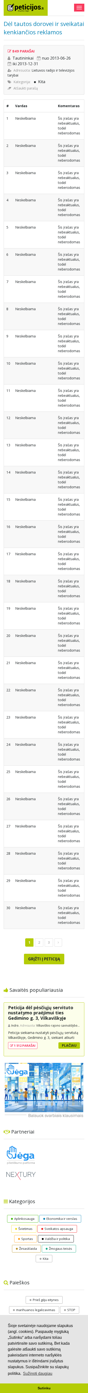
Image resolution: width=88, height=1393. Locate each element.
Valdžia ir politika (57, 1239)
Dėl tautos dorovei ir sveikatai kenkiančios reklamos (44, 28)
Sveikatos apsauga (58, 1228)
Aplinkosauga (24, 1218)
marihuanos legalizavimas (35, 1310)
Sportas (27, 1239)
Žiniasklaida (28, 1248)
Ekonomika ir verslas (61, 1218)
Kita (41, 81)
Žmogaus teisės (60, 1248)
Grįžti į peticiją (44, 959)
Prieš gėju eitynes (46, 1300)
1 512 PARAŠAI (24, 1045)
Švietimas (25, 1228)
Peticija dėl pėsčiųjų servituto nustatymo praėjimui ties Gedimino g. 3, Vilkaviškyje (40, 1013)
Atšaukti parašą (25, 88)
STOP (71, 1310)
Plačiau (69, 1045)
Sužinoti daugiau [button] (37, 1373)
